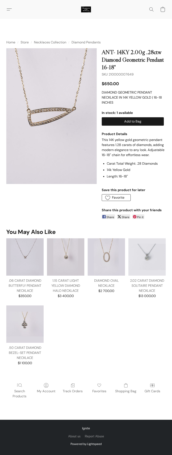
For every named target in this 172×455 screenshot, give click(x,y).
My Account (46, 391)
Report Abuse (94, 436)
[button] (86, 9)
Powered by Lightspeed (86, 444)
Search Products (19, 393)
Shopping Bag (125, 391)
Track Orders (73, 391)
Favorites (99, 391)
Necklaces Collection (50, 42)
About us (74, 436)
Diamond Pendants (86, 42)
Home (10, 42)
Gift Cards (152, 391)
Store (25, 42)
